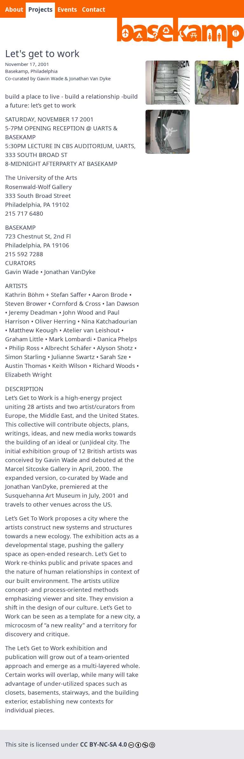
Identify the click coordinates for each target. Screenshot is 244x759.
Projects (40, 9)
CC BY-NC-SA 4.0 (103, 744)
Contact (93, 9)
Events (67, 9)
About (14, 9)
